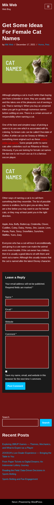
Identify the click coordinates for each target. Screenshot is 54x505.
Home (41, 44)
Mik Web (9, 44)
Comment (10, 334)
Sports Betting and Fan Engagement (20, 479)
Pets (47, 44)
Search (5, 417)
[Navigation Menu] (48, 6)
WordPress (36, 502)
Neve (14, 502)
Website (9, 321)
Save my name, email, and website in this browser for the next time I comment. (25, 377)
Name (9, 297)
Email (8, 309)
